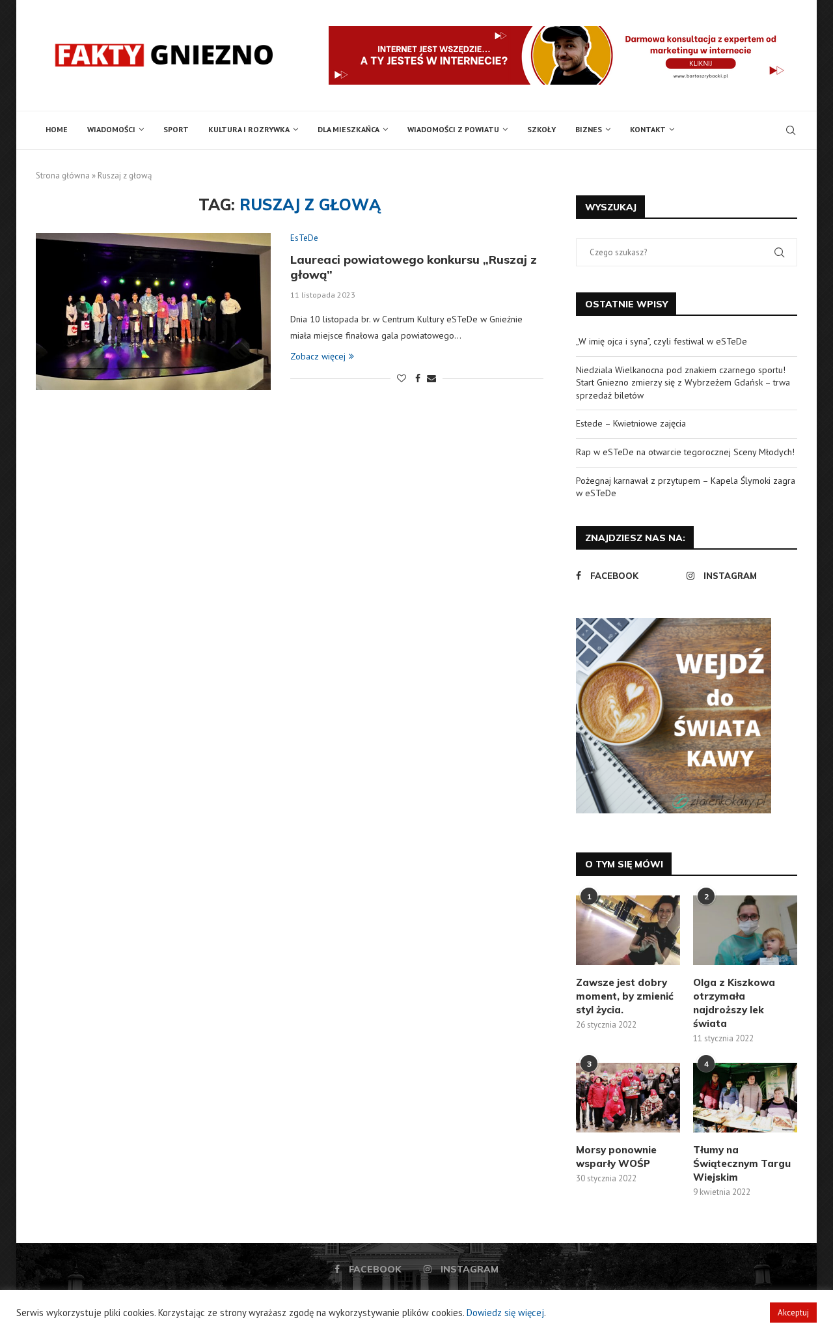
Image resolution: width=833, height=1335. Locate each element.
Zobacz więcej (318, 356)
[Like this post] (401, 378)
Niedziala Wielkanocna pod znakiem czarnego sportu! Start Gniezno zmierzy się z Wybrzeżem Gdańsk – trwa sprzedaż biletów (683, 382)
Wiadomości (111, 129)
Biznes (588, 129)
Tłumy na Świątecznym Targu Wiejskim (742, 1163)
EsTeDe (304, 238)
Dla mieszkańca (348, 129)
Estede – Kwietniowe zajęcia (631, 423)
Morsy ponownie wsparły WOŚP (616, 1157)
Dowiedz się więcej (505, 1312)
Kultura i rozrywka (249, 129)
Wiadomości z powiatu (453, 129)
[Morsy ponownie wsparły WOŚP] (628, 1097)
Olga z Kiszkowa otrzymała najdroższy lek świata (734, 1003)
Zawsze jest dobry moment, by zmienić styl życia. (625, 996)
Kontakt (648, 129)
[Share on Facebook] (417, 378)
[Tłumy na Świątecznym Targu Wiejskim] (745, 1097)
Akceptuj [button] (793, 1312)
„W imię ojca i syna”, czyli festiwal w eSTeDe (661, 341)
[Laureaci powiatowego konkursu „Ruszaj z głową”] (153, 311)
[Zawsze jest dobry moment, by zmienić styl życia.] (628, 930)
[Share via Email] (431, 378)
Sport (176, 129)
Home (57, 129)
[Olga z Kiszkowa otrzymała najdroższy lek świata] (745, 930)
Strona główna (63, 175)
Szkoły (541, 129)
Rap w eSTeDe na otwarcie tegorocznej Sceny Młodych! (685, 452)
